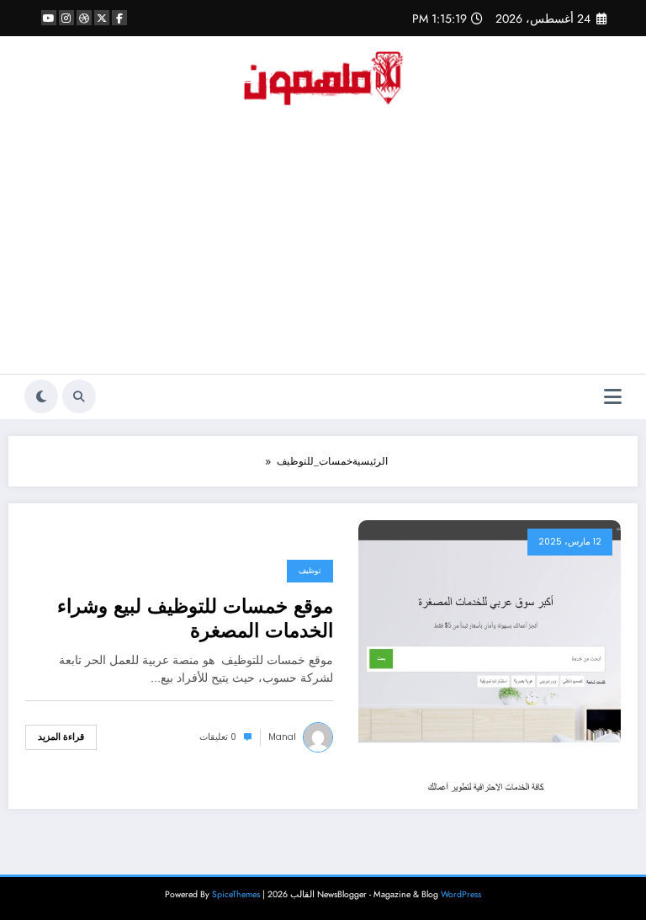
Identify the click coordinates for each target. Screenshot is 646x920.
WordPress (461, 894)
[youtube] (48, 17)
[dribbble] (84, 17)
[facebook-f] (119, 17)
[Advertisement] (323, 247)
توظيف (310, 571)
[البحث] (79, 396)
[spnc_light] (41, 396)
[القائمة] (613, 397)
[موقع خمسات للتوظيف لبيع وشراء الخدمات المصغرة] (489, 654)
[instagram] (66, 17)
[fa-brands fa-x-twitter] (101, 17)
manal (282, 737)
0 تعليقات (217, 737)
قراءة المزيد (61, 737)
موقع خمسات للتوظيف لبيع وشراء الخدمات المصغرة (195, 619)
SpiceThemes (236, 894)
